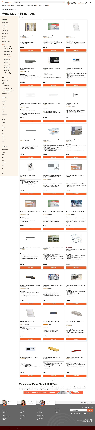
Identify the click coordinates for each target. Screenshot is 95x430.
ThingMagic (4, 162)
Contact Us (39, 411)
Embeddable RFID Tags (8, 51)
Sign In (21, 412)
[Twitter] (82, 413)
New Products (4, 25)
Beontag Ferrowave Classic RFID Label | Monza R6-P (30, 212)
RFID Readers (4, 39)
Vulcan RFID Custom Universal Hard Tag (51, 139)
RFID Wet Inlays (6, 68)
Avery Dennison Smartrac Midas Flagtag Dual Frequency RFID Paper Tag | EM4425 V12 (52, 176)
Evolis (3, 132)
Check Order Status (23, 416)
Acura (3, 109)
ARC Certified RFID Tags (8, 46)
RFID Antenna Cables (5, 36)
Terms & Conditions (29, 428)
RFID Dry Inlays (6, 60)
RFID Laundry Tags (7, 64)
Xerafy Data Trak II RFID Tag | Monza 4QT (51, 321)
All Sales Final (69, 247)
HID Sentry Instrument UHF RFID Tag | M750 (29, 139)
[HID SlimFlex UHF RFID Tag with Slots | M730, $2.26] (53, 349)
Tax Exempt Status (23, 415)
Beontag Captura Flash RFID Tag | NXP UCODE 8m (53, 247)
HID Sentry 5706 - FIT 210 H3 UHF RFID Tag (74, 357)
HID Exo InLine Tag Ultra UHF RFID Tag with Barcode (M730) (74, 322)
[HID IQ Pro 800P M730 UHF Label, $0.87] (30, 313)
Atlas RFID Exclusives (5, 23)
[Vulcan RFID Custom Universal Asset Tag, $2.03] (76, 60)
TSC (2, 166)
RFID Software (4, 43)
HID (2, 138)
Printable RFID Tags (7, 57)
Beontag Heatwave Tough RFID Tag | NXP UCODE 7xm (76, 286)
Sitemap (11, 428)
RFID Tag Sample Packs (8, 65)
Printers (3, 75)
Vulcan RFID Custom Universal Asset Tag (74, 68)
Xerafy (3, 171)
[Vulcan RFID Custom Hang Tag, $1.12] (76, 95)
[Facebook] (77, 413)
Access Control (4, 99)
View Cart (21, 418)
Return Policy (39, 419)
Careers (56, 412)
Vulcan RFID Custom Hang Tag (72, 103)
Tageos (3, 160)
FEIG (3, 133)
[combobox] (37, 2)
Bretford (3, 119)
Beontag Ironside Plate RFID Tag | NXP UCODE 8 (52, 285)
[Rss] (71, 413)
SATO (3, 155)
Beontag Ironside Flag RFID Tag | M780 (73, 139)
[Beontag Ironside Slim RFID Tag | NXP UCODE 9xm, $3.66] (30, 277)
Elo (2, 130)
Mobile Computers (5, 80)
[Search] (64, 2)
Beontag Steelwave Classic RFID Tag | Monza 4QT (30, 247)
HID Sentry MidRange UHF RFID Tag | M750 (28, 357)
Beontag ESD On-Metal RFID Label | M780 (51, 68)
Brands (12, 5)
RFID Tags (3, 44)
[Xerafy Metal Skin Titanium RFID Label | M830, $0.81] (53, 95)
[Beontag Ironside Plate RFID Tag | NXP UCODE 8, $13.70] (53, 277)
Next (86, 379)
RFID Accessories (5, 33)
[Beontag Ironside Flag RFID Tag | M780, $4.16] (76, 130)
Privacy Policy (15, 428)
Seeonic (3, 157)
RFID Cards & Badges (7, 59)
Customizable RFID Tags (8, 49)
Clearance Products (5, 30)
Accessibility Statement (21, 428)
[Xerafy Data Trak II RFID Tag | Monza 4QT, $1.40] (53, 313)
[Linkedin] (74, 413)
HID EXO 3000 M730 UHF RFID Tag (27, 68)
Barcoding (4, 412)
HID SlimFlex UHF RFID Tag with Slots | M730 (52, 357)
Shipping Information (41, 416)
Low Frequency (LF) (5, 86)
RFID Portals (4, 38)
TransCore (3, 165)
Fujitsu (3, 135)
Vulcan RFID (4, 170)
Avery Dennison (4, 114)
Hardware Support (40, 418)
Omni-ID (3, 151)
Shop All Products (5, 5)
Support (46, 5)
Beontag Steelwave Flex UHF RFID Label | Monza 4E (76, 249)
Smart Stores (4, 94)
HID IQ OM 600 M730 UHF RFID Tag (73, 35)
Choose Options (30, 50)
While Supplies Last (5, 31)
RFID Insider (39, 412)
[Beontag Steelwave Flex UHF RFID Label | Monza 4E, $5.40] (76, 238)
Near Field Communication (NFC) (7, 88)
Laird (3, 147)
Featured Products (5, 22)
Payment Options (40, 415)
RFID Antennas (4, 35)
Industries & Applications (31, 5)
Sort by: (21, 17)
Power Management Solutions (7, 91)
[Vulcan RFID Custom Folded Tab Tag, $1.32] (30, 167)
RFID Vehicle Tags (7, 67)
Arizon (3, 111)
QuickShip (3, 27)
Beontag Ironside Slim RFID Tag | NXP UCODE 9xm (30, 285)
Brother (3, 120)
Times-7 (3, 163)
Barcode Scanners (5, 77)
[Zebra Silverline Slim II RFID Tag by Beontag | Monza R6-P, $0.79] (30, 95)
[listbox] (27, 17)
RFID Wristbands (6, 70)
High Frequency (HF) (5, 85)
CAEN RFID (4, 122)
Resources (40, 5)
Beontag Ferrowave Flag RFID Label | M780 (51, 35)
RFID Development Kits (5, 41)
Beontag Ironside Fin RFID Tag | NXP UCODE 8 (75, 211)
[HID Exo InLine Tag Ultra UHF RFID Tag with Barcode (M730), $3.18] (76, 313)
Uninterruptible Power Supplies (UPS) (8, 90)
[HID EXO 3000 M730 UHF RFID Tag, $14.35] (30, 60)
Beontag (3, 117)
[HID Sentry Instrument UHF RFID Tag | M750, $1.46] (30, 131)
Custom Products (5, 28)
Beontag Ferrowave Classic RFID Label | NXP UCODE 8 (75, 176)
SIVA (3, 159)
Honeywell (3, 139)
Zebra (3, 173)
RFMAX (3, 154)
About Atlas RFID (58, 411)
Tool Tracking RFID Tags (8, 73)
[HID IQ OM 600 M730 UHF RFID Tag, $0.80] (76, 26)
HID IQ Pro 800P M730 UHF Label (27, 321)
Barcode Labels (4, 78)
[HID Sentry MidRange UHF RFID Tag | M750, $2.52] (30, 349)
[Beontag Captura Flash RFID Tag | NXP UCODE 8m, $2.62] (53, 238)
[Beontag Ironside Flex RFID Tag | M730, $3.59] (30, 27)
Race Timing (4, 103)
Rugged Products (5, 82)
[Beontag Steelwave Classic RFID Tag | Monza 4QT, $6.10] (30, 238)
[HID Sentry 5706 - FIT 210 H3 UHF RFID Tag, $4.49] (76, 349)
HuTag (3, 141)
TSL (2, 168)
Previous (22, 379)
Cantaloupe (4, 124)
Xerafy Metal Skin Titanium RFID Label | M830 (52, 103)
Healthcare (3, 101)
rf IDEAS (3, 152)
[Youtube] (79, 413)
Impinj (3, 143)
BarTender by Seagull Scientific (7, 116)
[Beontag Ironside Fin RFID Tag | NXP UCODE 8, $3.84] (76, 203)
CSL (2, 125)
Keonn (3, 144)
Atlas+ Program (22, 411)
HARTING (3, 136)
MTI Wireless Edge (5, 149)
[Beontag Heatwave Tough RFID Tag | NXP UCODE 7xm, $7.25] (76, 277)
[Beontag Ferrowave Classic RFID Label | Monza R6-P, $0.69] (30, 203)
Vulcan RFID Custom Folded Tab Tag (27, 175)
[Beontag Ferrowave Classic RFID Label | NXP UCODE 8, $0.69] (76, 167)
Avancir (3, 112)
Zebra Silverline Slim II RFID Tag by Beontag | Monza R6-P (30, 104)
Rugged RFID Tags (7, 72)
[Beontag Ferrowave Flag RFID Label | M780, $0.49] (53, 26)
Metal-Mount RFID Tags (8, 56)
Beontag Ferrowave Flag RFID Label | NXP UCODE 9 (53, 211)
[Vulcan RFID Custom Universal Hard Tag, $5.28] (53, 130)
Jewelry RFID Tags (7, 54)
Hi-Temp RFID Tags (7, 53)
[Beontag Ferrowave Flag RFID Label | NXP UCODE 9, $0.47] (53, 203)
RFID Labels (6, 62)
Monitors (3, 83)
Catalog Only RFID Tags (8, 48)
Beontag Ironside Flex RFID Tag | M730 (28, 35)
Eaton (3, 128)
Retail (3, 104)
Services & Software (20, 5)
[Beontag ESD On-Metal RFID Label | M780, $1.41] (53, 60)
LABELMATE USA (5, 146)
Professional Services (5, 93)
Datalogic (3, 127)
